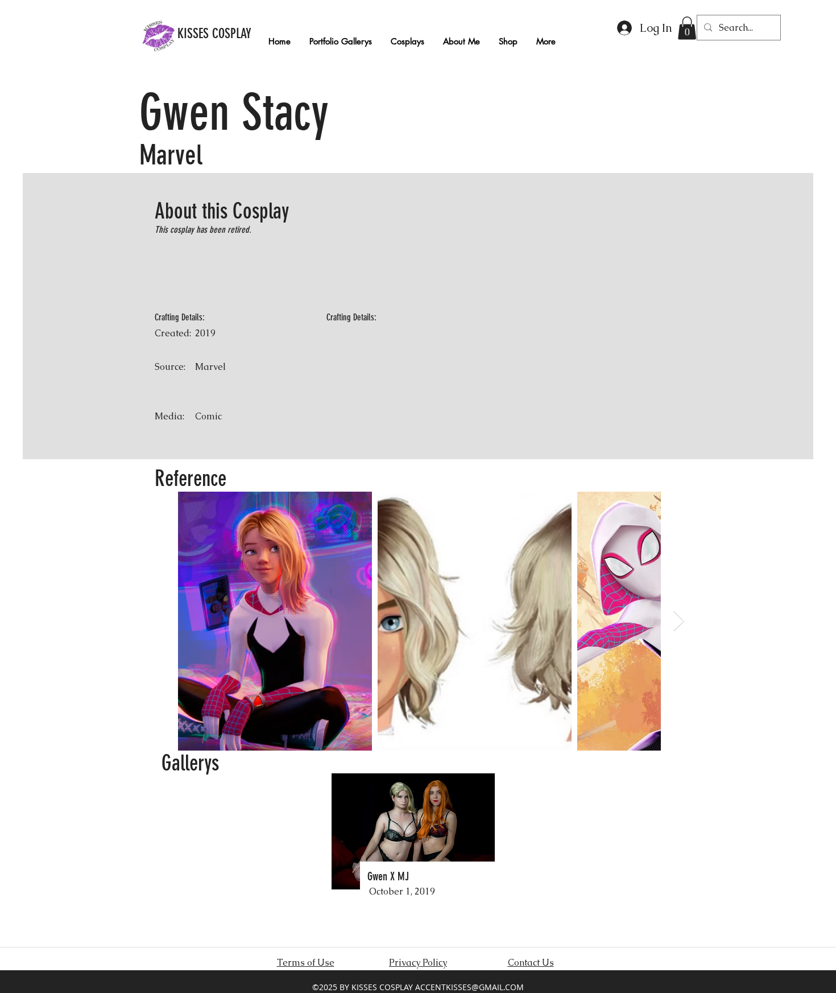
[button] (687, 28)
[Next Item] (678, 621)
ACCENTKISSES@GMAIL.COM (469, 987)
